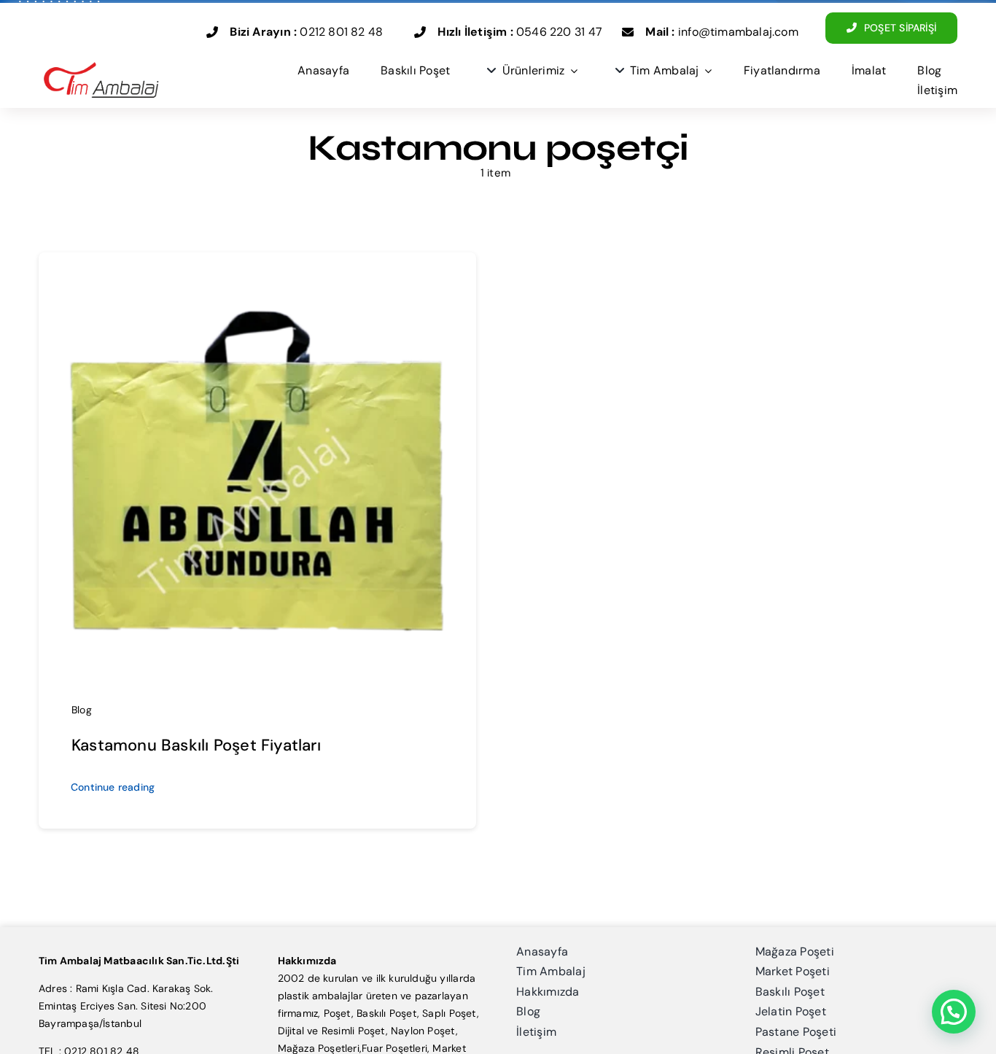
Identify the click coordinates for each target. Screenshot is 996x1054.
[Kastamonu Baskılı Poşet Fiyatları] (257, 279)
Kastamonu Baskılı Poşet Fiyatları (196, 745)
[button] (954, 1012)
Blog (81, 709)
